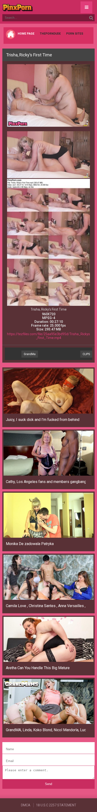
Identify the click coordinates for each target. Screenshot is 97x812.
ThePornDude (50, 33)
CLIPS (86, 354)
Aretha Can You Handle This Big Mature (38, 668)
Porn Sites (74, 33)
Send (48, 784)
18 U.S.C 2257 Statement (56, 805)
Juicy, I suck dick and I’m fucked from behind (42, 419)
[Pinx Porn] (30, 7)
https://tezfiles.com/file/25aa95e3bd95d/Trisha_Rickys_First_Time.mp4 (48, 336)
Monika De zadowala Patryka (30, 543)
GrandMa (30, 354)
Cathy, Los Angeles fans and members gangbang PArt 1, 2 (46, 481)
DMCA (25, 805)
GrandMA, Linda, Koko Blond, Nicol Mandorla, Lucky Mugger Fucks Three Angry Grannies (46, 730)
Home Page (26, 33)
